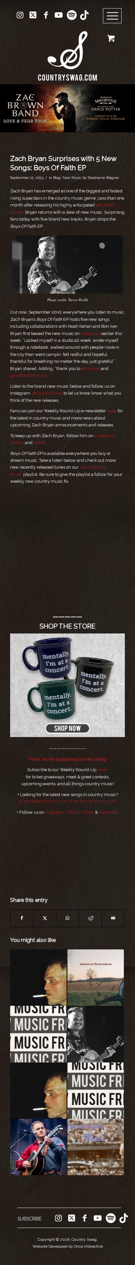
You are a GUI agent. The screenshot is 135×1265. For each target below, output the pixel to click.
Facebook (108, 812)
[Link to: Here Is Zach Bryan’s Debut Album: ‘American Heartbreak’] (96, 977)
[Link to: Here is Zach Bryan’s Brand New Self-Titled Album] (38, 977)
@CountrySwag (47, 393)
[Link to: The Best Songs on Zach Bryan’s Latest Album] (38, 1090)
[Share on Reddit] (90, 918)
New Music (72, 178)
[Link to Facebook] (45, 15)
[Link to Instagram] (20, 15)
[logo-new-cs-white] (67, 51)
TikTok (39, 442)
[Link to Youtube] (58, 15)
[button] (67, 108)
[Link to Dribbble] (84, 15)
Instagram (91, 333)
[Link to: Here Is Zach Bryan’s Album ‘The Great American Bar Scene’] (96, 1034)
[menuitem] (115, 16)
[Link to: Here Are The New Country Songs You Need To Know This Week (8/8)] (96, 1090)
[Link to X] (33, 15)
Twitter (16, 442)
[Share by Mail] (113, 918)
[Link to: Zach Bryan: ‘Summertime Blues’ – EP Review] (96, 1147)
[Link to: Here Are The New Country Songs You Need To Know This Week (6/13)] (38, 1034)
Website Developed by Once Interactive (67, 1246)
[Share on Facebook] (21, 918)
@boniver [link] (90, 368)
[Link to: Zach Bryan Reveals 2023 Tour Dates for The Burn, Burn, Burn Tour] (38, 1147)
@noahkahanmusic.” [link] (30, 375)
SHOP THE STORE (67, 626)
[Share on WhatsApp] (67, 918)
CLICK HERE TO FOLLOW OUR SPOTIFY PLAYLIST (67, 801)
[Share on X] (45, 918)
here (111, 410)
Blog (57, 178)
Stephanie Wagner (103, 178)
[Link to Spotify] (71, 15)
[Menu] (112, 16)
